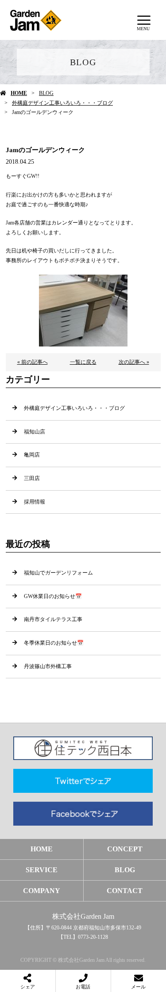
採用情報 (34, 502)
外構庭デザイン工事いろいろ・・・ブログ (62, 103)
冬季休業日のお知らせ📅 (54, 643)
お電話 (83, 986)
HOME (19, 93)
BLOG (46, 93)
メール (138, 986)
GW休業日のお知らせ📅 (53, 596)
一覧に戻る (83, 362)
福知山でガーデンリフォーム (58, 573)
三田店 (32, 478)
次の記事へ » (134, 362)
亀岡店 (32, 455)
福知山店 (34, 432)
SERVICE (42, 870)
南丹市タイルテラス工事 (53, 619)
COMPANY (41, 890)
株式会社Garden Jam (83, 916)
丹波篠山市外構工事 (48, 666)
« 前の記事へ (32, 362)
